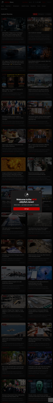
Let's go (26, 209)
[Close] (40, 192)
